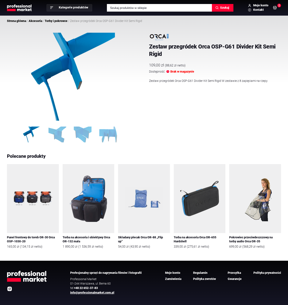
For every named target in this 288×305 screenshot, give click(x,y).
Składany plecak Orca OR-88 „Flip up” (140, 239)
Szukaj (224, 7)
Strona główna (16, 21)
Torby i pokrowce (56, 21)
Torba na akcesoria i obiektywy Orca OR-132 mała (86, 239)
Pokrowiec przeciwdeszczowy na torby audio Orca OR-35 (251, 239)
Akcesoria (35, 21)
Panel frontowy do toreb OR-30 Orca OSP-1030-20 (31, 239)
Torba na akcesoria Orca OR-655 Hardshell (195, 239)
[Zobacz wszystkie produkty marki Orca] (159, 37)
